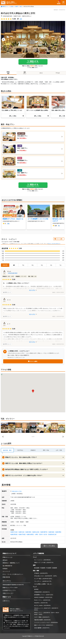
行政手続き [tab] (20, 450)
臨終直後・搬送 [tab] (7, 450)
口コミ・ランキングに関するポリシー (13, 574)
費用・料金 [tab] (46, 450)
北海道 (11, 6)
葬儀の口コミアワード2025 (10, 587)
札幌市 (16, 6)
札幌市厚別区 (14, 534)
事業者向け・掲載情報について (11, 563)
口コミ (41, 73)
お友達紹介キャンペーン (9, 590)
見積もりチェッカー (8, 593)
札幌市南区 (51, 532)
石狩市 (41, 534)
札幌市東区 (28, 532)
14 (8, 224)
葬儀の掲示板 (6, 577)
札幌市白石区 (35, 532)
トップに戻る (50, 546)
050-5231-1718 (16, 491)
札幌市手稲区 (22, 534)
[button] (33, 39)
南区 (21, 6)
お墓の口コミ (6, 601)
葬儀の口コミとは (7, 557)
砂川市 (45, 534)
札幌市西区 (58, 532)
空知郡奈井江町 (52, 534)
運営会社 (5, 560)
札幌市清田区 (30, 534)
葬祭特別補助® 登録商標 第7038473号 (13, 584)
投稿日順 (5, 265)
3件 (21, 19)
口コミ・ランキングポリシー (54, 243)
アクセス (58, 73)
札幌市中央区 (14, 532)
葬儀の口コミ (5, 6)
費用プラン (24, 72)
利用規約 (5, 568)
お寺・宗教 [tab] (59, 450)
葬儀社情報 (8, 72)
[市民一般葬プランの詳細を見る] (62, 173)
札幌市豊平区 (44, 532)
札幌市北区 (21, 532)
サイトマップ (6, 571)
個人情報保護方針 (7, 566)
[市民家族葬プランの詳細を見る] (62, 161)
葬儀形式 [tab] (33, 450)
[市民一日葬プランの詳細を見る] (62, 149)
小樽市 (36, 534)
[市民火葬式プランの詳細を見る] (62, 137)
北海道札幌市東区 (12, 273)
